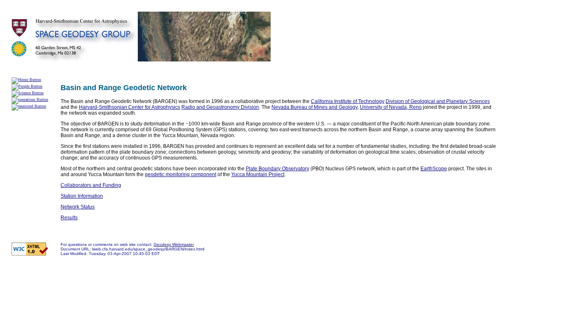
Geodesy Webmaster (174, 244)
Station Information (82, 196)
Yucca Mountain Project (257, 174)
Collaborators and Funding (91, 185)
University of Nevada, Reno (391, 107)
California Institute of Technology (347, 101)
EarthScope (433, 169)
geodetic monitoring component (180, 174)
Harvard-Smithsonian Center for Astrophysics (129, 107)
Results (69, 218)
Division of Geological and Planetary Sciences (438, 101)
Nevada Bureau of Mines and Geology (314, 107)
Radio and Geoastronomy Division (220, 107)
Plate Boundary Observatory (277, 169)
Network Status (78, 207)
